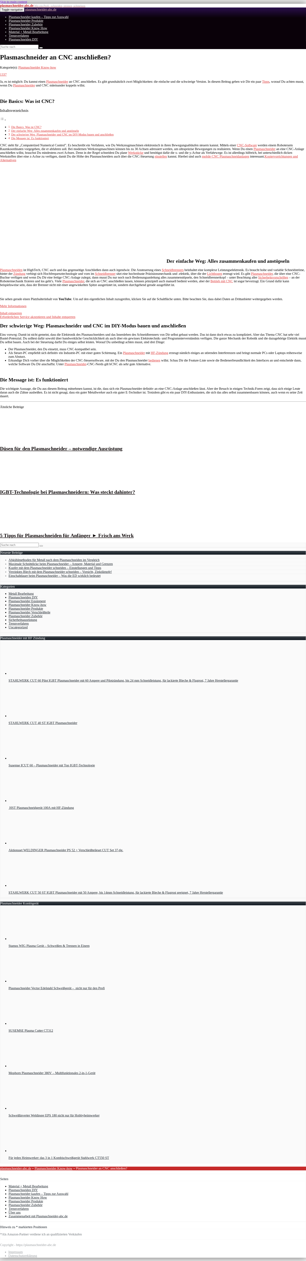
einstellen (161, 156)
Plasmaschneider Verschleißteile (29, 612)
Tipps (265, 81)
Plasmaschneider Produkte (26, 20)
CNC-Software (247, 145)
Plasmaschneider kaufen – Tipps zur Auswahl (38, 17)
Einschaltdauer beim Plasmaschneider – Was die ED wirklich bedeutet (55, 575)
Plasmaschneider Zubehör (26, 24)
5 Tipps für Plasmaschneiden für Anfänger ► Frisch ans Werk (67, 535)
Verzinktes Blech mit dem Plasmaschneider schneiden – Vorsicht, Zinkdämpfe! (60, 572)
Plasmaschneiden (11, 270)
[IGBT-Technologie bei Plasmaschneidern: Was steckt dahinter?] (27, 483)
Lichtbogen (214, 273)
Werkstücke (135, 152)
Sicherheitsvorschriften (273, 277)
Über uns (15, 1212)
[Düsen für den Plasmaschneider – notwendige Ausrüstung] (27, 440)
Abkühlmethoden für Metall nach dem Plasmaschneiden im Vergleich (54, 560)
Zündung (19, 273)
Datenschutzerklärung (22, 1255)
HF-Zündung (159, 353)
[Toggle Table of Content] (3, 120)
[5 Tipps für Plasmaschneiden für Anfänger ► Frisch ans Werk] (27, 526)
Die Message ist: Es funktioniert (30, 138)
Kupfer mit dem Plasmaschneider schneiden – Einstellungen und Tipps (55, 568)
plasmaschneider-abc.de (40, 9)
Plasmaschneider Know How (28, 28)
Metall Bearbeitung (21, 593)
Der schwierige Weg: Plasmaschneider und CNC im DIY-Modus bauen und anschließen (62, 134)
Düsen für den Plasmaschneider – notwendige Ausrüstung (61, 448)
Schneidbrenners (173, 270)
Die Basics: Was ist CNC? (26, 127)
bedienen (154, 360)
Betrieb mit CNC (221, 281)
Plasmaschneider (57, 81)
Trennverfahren (19, 35)
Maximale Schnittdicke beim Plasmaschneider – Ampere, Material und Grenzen (61, 564)
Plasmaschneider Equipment (27, 601)
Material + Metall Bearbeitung (28, 32)
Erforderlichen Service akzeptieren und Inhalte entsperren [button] (37, 317)
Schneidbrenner (105, 273)
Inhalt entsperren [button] (11, 313)
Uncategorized (18, 627)
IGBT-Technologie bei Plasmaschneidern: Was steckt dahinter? (67, 492)
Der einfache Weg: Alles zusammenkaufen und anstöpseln (45, 130)
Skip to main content (13, 2)
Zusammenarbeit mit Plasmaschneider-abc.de (38, 1216)
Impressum (15, 1252)
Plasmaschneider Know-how (37, 67)
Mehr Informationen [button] (13, 306)
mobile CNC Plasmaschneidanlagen (225, 156)
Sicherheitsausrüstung (23, 620)
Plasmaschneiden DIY (23, 39)
